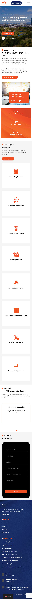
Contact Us (5, 532)
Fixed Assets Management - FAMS (12, 557)
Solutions (4, 529)
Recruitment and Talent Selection (12, 567)
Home (3, 523)
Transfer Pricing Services (9, 564)
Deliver (16, 491)
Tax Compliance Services (9, 554)
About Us (4, 526)
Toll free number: (11, 579)
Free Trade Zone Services (9, 551)
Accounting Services (8, 542)
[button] (16, 430)
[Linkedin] (8, 514)
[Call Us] (3, 574)
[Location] (3, 587)
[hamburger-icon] (28, 3)
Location (8, 585)
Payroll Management (8, 545)
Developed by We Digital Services (16, 595)
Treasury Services (7, 548)
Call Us (7, 573)
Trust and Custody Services (10, 561)
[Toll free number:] (3, 580)
